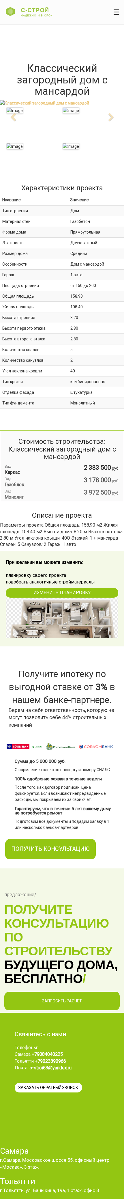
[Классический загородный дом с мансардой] (71, 110)
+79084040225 (47, 1054)
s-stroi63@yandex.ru (50, 1068)
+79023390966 (50, 1061)
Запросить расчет (62, 1001)
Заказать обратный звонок (48, 1087)
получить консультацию (50, 849)
